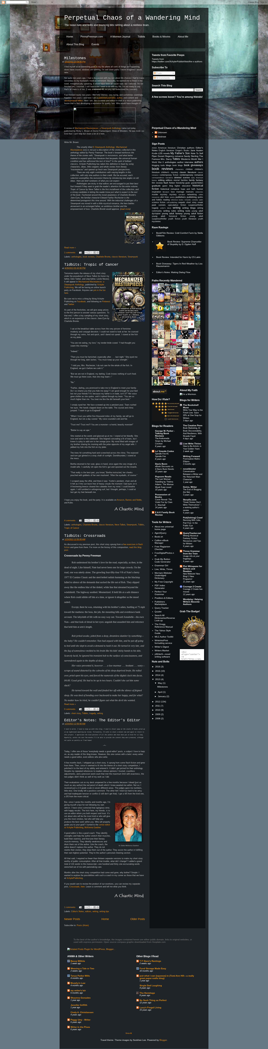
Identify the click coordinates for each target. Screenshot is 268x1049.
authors (198, 162)
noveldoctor (189, 469)
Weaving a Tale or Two (82, 968)
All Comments (163, 78)
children (189, 169)
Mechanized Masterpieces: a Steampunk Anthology (98, 128)
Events (95, 44)
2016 (158, 666)
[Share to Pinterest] (97, 252)
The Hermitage (147, 993)
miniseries (199, 192)
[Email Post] (80, 252)
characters (179, 169)
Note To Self (197, 153)
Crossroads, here (77, 886)
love (173, 192)
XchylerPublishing (75, 878)
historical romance (170, 189)
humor (200, 189)
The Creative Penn (192, 425)
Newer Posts (72, 919)
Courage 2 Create (192, 586)
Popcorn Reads (163, 476)
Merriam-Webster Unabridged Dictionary (163, 575)
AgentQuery (160, 533)
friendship (180, 183)
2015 (158, 671)
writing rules (169, 211)
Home (69, 36)
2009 (158, 714)
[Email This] (85, 252)
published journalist (107, 98)
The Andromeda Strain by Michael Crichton (163, 441)
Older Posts (137, 919)
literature (166, 192)
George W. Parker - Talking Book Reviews (165, 433)
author (119, 98)
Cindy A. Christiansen (82, 1012)
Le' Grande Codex (164, 451)
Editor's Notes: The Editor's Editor (102, 720)
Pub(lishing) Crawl (193, 517)
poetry (172, 197)
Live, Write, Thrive (163, 569)
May (160, 683)
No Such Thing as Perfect (153, 1000)
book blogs (177, 165)
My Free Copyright (164, 581)
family (192, 180)
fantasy (199, 180)
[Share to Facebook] (94, 252)
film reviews (157, 183)
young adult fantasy (172, 213)
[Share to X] (91, 252)
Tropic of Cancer (71, 528)
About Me (183, 36)
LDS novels (164, 153)
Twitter (71, 304)
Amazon (120, 500)
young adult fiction (193, 213)
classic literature (119, 257)
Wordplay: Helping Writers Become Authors (193, 601)
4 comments (69, 520)
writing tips (104, 911)
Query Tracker (162, 608)
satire (201, 200)
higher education (183, 186)
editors (88, 911)
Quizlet (158, 611)
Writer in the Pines (80, 1027)
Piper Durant (158, 156)
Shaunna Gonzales (81, 997)
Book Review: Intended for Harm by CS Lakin (178, 257)
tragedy (92, 713)
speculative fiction (177, 205)
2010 (158, 710)
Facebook (81, 301)
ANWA (154, 148)
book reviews (89, 257)
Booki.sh (159, 536)
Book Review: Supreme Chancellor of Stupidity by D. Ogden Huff (184, 242)
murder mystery (159, 194)
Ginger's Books (182, 150)
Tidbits (141, 36)
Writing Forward (191, 456)
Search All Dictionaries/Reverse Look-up (165, 618)
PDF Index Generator (160, 586)
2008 (158, 718)
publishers (181, 197)
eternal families (181, 180)
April (160, 692)
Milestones (75, 58)
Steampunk (133, 257)
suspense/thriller (195, 205)
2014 (158, 675)
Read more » (70, 247)
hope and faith (188, 189)
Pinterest (106, 301)
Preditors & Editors (164, 598)
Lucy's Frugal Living (150, 1007)
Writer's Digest (162, 647)
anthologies (76, 257)
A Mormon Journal (120, 36)
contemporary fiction (169, 175)
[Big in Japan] (192, 327)
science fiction (158, 202)
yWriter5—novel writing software (162, 655)
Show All (128, 1033)
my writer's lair (78, 990)
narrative (182, 194)
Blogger (163, 1040)
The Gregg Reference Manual (164, 625)
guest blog (167, 186)
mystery (173, 194)
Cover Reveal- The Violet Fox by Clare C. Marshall (163, 502)
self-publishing (172, 202)
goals (187, 183)
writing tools (184, 211)
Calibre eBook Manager (161, 541)
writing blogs (189, 208)
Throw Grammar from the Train (191, 552)
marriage (180, 192)
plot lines (165, 197)
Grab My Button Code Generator (163, 560)
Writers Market (162, 650)
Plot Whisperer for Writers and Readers (192, 568)
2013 (158, 679)
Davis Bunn (161, 464)
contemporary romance (191, 175)
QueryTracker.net (192, 533)
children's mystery (169, 172)
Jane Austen (196, 150)
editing (161, 180)
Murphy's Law (78, 983)
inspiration (156, 192)
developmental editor (73, 100)
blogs (168, 165)
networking (192, 194)
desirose (162, 136)
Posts (159, 73)
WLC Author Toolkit (164, 636)
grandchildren (197, 183)
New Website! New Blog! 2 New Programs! (191, 576)
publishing (192, 197)
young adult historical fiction (169, 216)
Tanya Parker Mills (80, 976)
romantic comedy (191, 200)
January (162, 696)
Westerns (185, 159)
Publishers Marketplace (161, 603)
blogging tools (158, 165)
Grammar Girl (161, 565)
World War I (197, 159)
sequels (181, 202)
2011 (158, 706)
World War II (158, 162)
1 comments (69, 252)
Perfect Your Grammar (161, 593)
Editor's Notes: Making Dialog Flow (173, 272)
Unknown (162, 132)
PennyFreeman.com (91, 36)
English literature (166, 150)
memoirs (190, 192)
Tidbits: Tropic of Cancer (91, 265)
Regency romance (174, 156)
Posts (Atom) (83, 925)
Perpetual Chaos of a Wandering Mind (132, 18)
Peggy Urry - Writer (80, 1019)
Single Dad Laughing (151, 985)
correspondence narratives (162, 178)
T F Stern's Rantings (150, 961)
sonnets (162, 205)
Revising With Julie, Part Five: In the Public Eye (192, 523)
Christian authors (185, 148)
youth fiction (174, 219)
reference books (177, 200)
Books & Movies (161, 36)
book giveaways (193, 165)
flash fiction (169, 183)
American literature (167, 148)
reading (166, 200)
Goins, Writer (190, 487)
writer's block (165, 208)
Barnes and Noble (133, 500)
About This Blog (75, 44)
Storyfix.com (189, 499)
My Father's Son (180, 153)
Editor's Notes (77, 911)
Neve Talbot (120, 524)
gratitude (156, 185)
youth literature (189, 219)
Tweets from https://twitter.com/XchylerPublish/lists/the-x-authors (177, 60)
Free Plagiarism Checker (162, 547)
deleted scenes (182, 177)
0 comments (69, 709)
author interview (185, 162)
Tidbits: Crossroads (84, 536)
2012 (158, 701)
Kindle (154, 153)
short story (76, 713)
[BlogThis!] (88, 252)
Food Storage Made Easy (153, 968)
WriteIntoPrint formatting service (163, 641)
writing (100, 713)
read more (125, 209)
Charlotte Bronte (103, 257)
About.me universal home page (164, 527)
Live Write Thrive (192, 443)
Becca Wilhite (78, 961)
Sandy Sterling (191, 156)
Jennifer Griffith (79, 1005)
